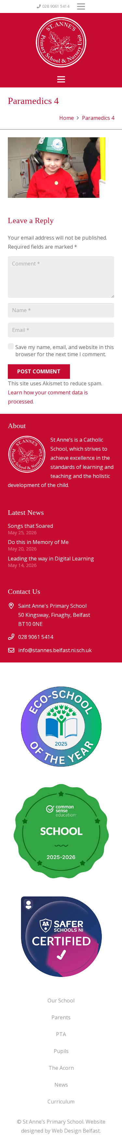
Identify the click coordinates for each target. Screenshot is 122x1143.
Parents (61, 1017)
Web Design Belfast (76, 1130)
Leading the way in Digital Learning (51, 558)
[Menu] (61, 79)
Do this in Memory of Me (38, 542)
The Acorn (61, 1067)
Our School (61, 1000)
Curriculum (61, 1101)
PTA (61, 1034)
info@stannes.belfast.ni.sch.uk (55, 650)
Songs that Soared (30, 525)
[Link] (61, 936)
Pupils (61, 1051)
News (61, 1084)
